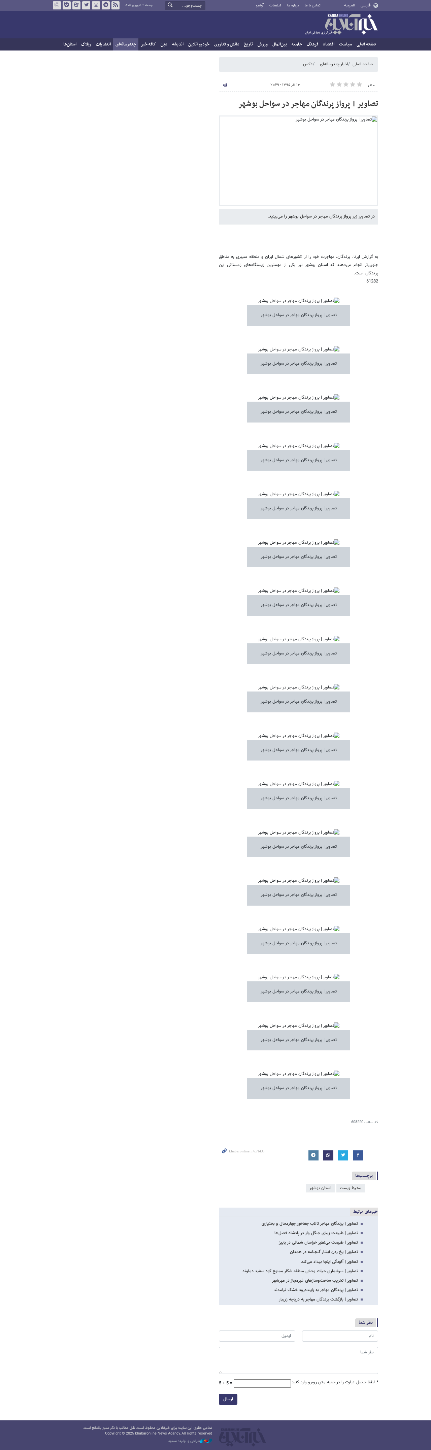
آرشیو (260, 5)
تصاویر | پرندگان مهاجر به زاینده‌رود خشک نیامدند (316, 1290)
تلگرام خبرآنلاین (106, 5)
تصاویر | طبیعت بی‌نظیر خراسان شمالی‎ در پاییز (318, 1242)
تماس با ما (313, 5)
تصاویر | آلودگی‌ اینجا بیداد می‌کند (329, 1261)
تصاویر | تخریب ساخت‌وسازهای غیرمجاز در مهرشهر (315, 1280)
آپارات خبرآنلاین (76, 5)
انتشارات (103, 44)
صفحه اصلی (366, 44)
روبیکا (57, 5)
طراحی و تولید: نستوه (184, 1441)
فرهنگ (312, 44)
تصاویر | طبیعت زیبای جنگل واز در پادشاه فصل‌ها (316, 1233)
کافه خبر (148, 44)
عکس (308, 64)
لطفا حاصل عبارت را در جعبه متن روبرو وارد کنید (335, 1382)
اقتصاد (328, 44)
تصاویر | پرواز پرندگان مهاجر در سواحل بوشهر (308, 104)
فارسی (365, 5)
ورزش (263, 44)
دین (164, 44)
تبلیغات (275, 5)
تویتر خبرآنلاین (86, 5)
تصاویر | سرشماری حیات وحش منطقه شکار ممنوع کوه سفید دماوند (300, 1271)
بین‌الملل (279, 44)
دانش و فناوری (226, 44)
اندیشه (178, 44)
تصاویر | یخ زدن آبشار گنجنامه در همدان (324, 1252)
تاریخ (248, 44)
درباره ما (293, 5)
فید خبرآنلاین (115, 5)
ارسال (228, 1399)
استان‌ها (69, 44)
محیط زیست (350, 1188)
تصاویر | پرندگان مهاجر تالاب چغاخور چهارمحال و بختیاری (310, 1223)
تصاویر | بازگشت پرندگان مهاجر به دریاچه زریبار (318, 1299)
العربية (349, 5)
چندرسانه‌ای (125, 44)
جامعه (297, 44)
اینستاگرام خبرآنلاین (96, 5)
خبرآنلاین (341, 24)
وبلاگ (86, 44)
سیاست (345, 44)
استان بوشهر (320, 1188)
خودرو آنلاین (198, 44)
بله (67, 5)
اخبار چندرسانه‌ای (334, 64)
